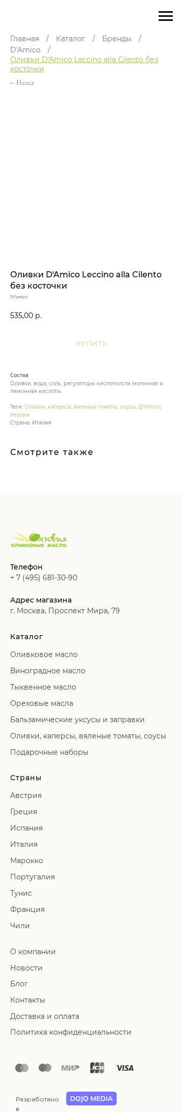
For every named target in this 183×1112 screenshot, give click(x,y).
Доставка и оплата (44, 1016)
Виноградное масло (47, 670)
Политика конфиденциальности (71, 1032)
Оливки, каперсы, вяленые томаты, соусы (80, 407)
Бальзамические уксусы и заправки (77, 719)
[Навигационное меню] (166, 16)
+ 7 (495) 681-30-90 (43, 577)
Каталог (70, 38)
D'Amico (25, 49)
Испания (26, 828)
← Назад (22, 82)
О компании (33, 951)
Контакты (27, 1000)
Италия (19, 415)
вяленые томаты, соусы (122, 735)
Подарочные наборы (49, 752)
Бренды (117, 38)
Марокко (26, 860)
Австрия (26, 795)
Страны (26, 777)
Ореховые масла (41, 703)
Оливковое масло (44, 654)
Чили (20, 925)
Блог (19, 983)
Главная (24, 38)
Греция (23, 811)
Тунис (21, 893)
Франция (27, 909)
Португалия (32, 876)
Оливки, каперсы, (43, 735)
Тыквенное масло (43, 687)
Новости (26, 968)
